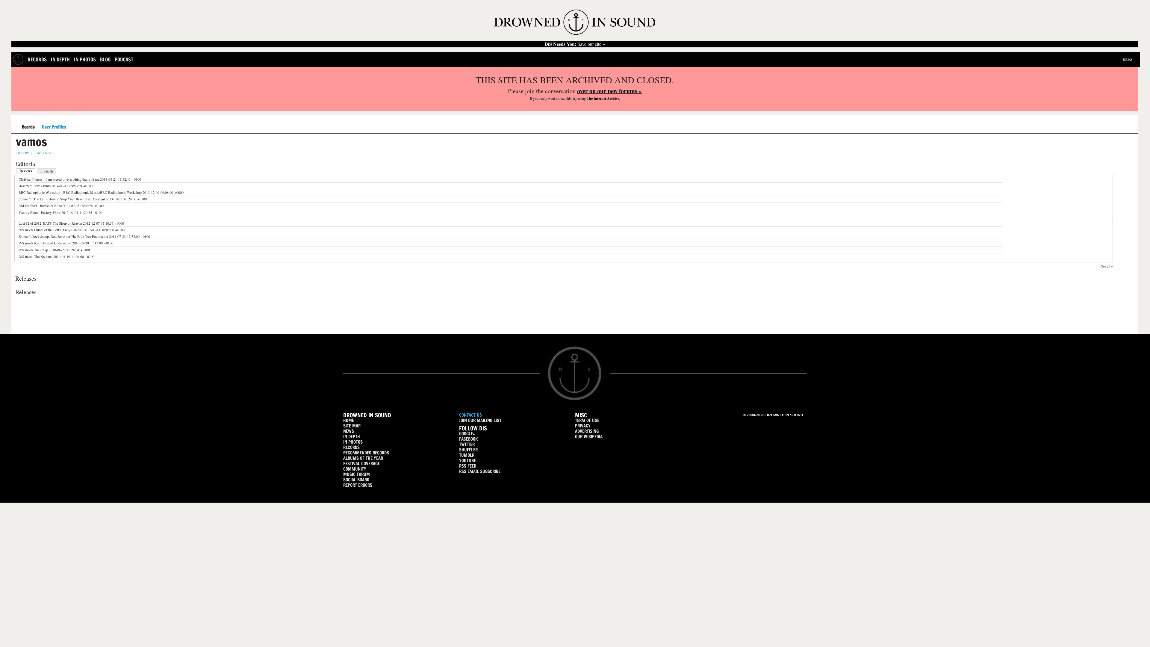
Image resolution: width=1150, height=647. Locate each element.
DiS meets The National (35, 256)
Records (37, 59)
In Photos (85, 59)
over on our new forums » (609, 91)
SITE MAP (352, 426)
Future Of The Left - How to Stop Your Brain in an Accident (62, 198)
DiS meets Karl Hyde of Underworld (45, 243)
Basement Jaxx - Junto (35, 185)
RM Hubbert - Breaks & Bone (40, 205)
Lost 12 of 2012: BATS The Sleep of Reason (51, 223)
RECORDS (351, 447)
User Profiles (54, 127)
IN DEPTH (351, 436)
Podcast (124, 59)
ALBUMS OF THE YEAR (363, 458)
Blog (105, 59)
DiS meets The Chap (33, 249)
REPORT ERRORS (357, 485)
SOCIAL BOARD (356, 480)
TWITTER (467, 444)
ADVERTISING (587, 431)
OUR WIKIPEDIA (589, 436)
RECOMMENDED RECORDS (366, 453)
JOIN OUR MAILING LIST (480, 420)
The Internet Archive (603, 98)
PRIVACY (583, 426)
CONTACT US (470, 415)
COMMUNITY (354, 469)
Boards (28, 127)
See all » (1107, 266)
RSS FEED (467, 466)
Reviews (25, 170)
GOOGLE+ (467, 433)
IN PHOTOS (353, 442)
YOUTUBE (467, 460)
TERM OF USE (587, 420)
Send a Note (43, 152)
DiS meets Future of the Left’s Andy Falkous (51, 229)
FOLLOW (21, 152)
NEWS (348, 431)
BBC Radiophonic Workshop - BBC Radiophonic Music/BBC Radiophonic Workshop (80, 192)
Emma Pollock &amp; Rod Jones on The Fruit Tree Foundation (63, 236)
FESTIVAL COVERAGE (361, 463)
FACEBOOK (468, 439)
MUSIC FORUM (356, 474)
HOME (348, 420)
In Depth (60, 59)
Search (1128, 60)
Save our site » (574, 44)
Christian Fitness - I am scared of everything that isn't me (59, 179)
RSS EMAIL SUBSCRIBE (479, 471)
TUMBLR (466, 455)
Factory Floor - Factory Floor (39, 212)
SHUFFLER (468, 450)
